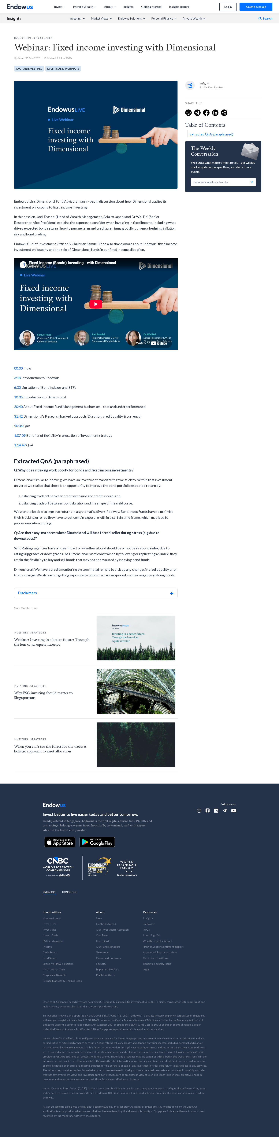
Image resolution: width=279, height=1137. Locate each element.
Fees (99, 918)
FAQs (146, 929)
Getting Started (106, 923)
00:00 (18, 368)
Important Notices (107, 969)
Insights (14, 18)
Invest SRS (49, 929)
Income (47, 946)
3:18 (17, 378)
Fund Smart (50, 958)
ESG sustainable (53, 941)
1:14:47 (20, 445)
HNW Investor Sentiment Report (163, 946)
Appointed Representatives (160, 952)
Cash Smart (50, 952)
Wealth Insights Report (157, 941)
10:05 (18, 397)
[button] (59, 6)
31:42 (18, 416)
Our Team (102, 935)
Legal (146, 969)
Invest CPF (50, 923)
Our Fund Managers (108, 946)
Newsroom (102, 952)
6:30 (17, 387)
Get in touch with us (155, 958)
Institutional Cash (54, 969)
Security (101, 963)
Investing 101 (151, 935)
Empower (148, 923)
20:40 (18, 406)
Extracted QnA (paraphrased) (211, 134)
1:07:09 (20, 435)
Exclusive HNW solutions (58, 963)
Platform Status (106, 975)
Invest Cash (50, 935)
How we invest (52, 918)
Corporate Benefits (55, 975)
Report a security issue (157, 963)
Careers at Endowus (108, 958)
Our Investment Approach (112, 929)
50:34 (18, 426)
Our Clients (103, 941)
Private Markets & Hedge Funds (62, 980)
